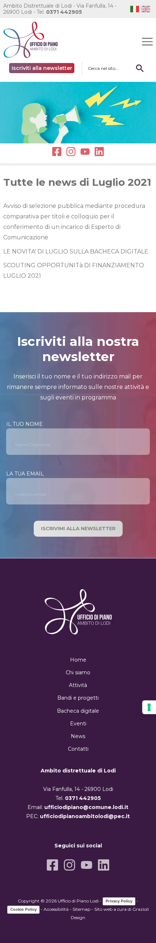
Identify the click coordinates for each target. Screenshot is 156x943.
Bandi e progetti (78, 698)
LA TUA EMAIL (25, 473)
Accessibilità (56, 909)
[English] (147, 9)
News (78, 736)
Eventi (78, 723)
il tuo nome (24, 424)
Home (78, 660)
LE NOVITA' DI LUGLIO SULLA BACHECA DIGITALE (75, 251)
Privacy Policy (119, 901)
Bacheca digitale (78, 711)
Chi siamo (78, 672)
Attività (78, 685)
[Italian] (135, 9)
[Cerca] (139, 68)
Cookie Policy (23, 909)
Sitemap (81, 909)
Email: (78, 807)
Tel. (59, 12)
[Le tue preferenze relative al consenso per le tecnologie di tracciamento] (149, 707)
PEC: (78, 816)
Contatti (78, 749)
